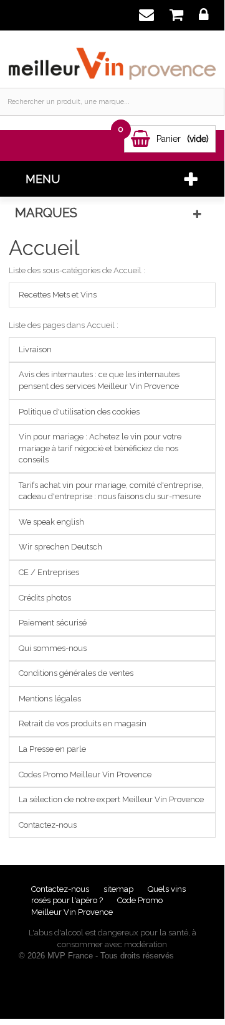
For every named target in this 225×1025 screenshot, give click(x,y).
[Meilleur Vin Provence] (112, 57)
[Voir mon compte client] (176, 15)
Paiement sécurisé (53, 622)
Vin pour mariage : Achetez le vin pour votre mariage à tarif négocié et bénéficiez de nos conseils (100, 448)
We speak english (51, 522)
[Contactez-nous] (146, 15)
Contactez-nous (48, 825)
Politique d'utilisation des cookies (79, 411)
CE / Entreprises (49, 572)
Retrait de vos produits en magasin (82, 723)
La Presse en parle (52, 749)
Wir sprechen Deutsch (60, 546)
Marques (46, 212)
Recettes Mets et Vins (58, 294)
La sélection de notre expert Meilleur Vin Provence (111, 799)
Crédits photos (45, 597)
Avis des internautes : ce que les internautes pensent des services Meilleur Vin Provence (99, 380)
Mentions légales (50, 698)
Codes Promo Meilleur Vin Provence (85, 774)
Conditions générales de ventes (76, 673)
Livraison (35, 349)
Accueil (44, 248)
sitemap (119, 889)
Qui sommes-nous (53, 648)
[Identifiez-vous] (203, 15)
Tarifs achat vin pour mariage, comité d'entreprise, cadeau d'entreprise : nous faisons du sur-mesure (111, 491)
